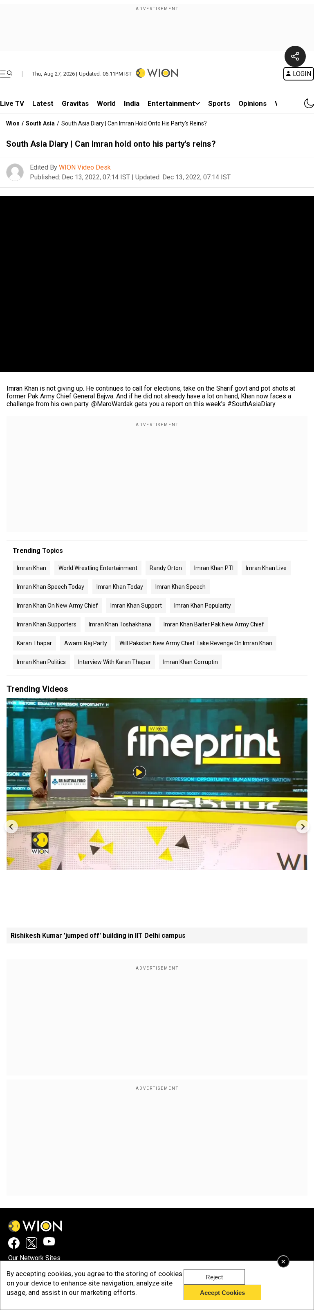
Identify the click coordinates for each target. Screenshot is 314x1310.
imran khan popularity (202, 605)
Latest (43, 103)
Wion (13, 123)
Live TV (12, 103)
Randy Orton (166, 568)
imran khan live (266, 568)
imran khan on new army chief (57, 605)
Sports (219, 103)
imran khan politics (41, 662)
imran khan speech (180, 586)
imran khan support (136, 605)
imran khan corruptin (190, 662)
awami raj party (85, 643)
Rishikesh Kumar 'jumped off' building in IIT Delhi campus (98, 935)
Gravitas (75, 103)
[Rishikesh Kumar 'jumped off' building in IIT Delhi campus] (157, 866)
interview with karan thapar (114, 662)
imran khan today (119, 586)
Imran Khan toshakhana (120, 624)
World (106, 103)
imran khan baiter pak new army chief (214, 624)
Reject (214, 1277)
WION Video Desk (85, 167)
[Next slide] (303, 826)
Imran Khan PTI (213, 568)
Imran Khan (31, 568)
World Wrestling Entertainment (97, 568)
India (131, 103)
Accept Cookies (222, 1292)
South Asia (40, 123)
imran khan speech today (50, 586)
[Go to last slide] (11, 826)
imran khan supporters (46, 624)
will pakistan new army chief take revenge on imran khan (195, 643)
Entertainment (171, 103)
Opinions (252, 103)
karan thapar (34, 643)
